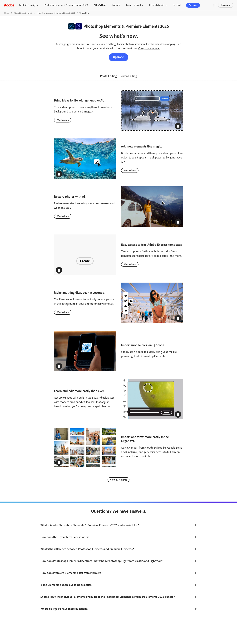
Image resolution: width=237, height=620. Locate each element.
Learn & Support (133, 5)
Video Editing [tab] (129, 76)
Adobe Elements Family (23, 13)
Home (6, 13)
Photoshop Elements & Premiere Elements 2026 (66, 5)
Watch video (63, 120)
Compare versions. (149, 48)
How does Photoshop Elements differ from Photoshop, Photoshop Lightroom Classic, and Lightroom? (101, 561)
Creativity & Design (27, 5)
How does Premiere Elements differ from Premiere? (71, 573)
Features (116, 5)
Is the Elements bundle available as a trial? (66, 585)
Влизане (225, 5)
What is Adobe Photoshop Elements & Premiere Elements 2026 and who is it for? (89, 525)
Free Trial (177, 5)
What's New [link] (100, 5)
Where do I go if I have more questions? (64, 608)
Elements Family (156, 5)
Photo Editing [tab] (108, 76)
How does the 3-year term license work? (64, 537)
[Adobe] (9, 5)
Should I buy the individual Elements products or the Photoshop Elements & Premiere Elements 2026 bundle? (107, 597)
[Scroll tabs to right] (234, 76)
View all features (118, 479)
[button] (214, 5)
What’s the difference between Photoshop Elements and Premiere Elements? (87, 549)
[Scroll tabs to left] (2, 76)
